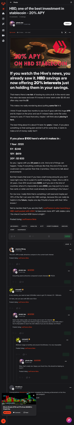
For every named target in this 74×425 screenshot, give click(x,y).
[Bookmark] (48, 236)
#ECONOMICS (14, 226)
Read (26, 412)
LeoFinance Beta (29, 219)
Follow (68, 23)
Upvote (8, 412)
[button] (3, 421)
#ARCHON (65, 226)
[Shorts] (3, 35)
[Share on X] (61, 32)
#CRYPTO (24, 226)
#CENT (12, 229)
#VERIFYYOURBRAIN (52, 226)
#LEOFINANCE (22, 229)
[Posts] (3, 30)
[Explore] (3, 18)
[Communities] (3, 40)
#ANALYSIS (33, 226)
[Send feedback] (3, 8)
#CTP (41, 226)
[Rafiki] (3, 24)
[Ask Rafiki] (69, 420)
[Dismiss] (33, 395)
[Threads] (3, 13)
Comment (17, 412)
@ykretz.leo (23, 392)
